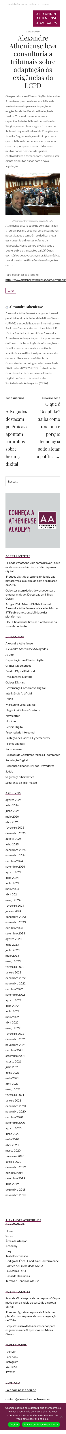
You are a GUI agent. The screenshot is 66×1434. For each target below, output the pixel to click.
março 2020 (12, 1150)
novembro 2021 (15, 1044)
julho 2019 (12, 1183)
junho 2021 (12, 1072)
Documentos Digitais (18, 676)
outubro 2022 (14, 989)
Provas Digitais (15, 743)
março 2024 (12, 900)
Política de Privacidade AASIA (24, 1265)
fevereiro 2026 (14, 827)
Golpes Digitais (15, 682)
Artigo (9, 654)
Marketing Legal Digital (20, 704)
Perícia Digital (14, 727)
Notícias (10, 721)
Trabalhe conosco (16, 1256)
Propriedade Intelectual (20, 732)
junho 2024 (12, 883)
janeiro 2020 (13, 1161)
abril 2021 (11, 1083)
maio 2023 (12, 955)
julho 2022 (12, 1005)
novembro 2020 (15, 1111)
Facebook (11, 1357)
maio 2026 (12, 816)
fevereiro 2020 (14, 1156)
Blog (8, 1251)
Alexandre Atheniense (26, 307)
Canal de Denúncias (17, 1276)
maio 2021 (12, 1078)
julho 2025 (12, 844)
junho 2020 (12, 1133)
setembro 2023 (15, 933)
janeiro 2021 (13, 1100)
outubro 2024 (14, 861)
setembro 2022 (15, 994)
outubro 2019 (14, 1172)
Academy (11, 1246)
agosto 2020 (13, 1128)
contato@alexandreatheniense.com (27, 1399)
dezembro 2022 (15, 978)
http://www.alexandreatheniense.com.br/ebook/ (35, 279)
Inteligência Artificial (18, 693)
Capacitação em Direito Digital (24, 660)
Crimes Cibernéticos (18, 665)
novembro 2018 (15, 1195)
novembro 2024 (15, 855)
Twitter (10, 1371)
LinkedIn (10, 1352)
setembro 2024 (15, 866)
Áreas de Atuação (16, 1241)
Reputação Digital (16, 760)
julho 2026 (12, 805)
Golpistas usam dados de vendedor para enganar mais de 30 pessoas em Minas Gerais (30, 594)
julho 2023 (12, 944)
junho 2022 (12, 1011)
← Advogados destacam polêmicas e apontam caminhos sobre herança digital (17, 434)
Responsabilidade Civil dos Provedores (29, 765)
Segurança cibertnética (19, 777)
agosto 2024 (13, 872)
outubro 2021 (14, 1050)
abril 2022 (11, 1022)
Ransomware (13, 749)
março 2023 (12, 961)
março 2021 (12, 1089)
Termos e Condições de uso (22, 1281)
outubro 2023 (14, 927)
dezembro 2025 (15, 833)
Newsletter (12, 715)
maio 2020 (12, 1139)
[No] (61, 1416)
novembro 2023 (15, 922)
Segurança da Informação (21, 782)
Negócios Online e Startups (22, 710)
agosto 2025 (13, 838)
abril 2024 (11, 894)
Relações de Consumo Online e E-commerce (32, 754)
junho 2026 (12, 810)
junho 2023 (12, 950)
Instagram (11, 1361)
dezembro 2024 (15, 849)
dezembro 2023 (15, 916)
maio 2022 (12, 1017)
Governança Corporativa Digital (25, 688)
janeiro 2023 (13, 972)
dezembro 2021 (15, 1039)
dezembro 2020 (15, 1106)
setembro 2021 (15, 1055)
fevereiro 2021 (14, 1094)
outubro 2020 (14, 1117)
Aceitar (14, 1424)
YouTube (11, 1366)
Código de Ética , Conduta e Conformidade (32, 1261)
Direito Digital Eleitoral (20, 671)
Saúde (9, 771)
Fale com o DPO (15, 1270)
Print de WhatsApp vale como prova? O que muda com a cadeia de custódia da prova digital (32, 567)
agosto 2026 (13, 799)
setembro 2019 (15, 1178)
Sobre (9, 1236)
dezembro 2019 (15, 1167)
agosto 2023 (13, 938)
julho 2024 (12, 877)
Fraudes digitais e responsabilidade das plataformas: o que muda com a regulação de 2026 (31, 580)
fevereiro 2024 (14, 905)
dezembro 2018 (15, 1189)
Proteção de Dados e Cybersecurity (27, 738)
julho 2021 (12, 1067)
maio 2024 (12, 888)
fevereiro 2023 (14, 966)
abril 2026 (11, 822)
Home (9, 1231)
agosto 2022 (13, 1000)
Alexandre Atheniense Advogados (26, 649)
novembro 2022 (15, 983)
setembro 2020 (15, 1122)
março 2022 (12, 1028)
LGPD (11, 290)
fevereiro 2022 (14, 1033)
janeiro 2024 (13, 911)
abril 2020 (11, 1145)
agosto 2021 (13, 1061)
